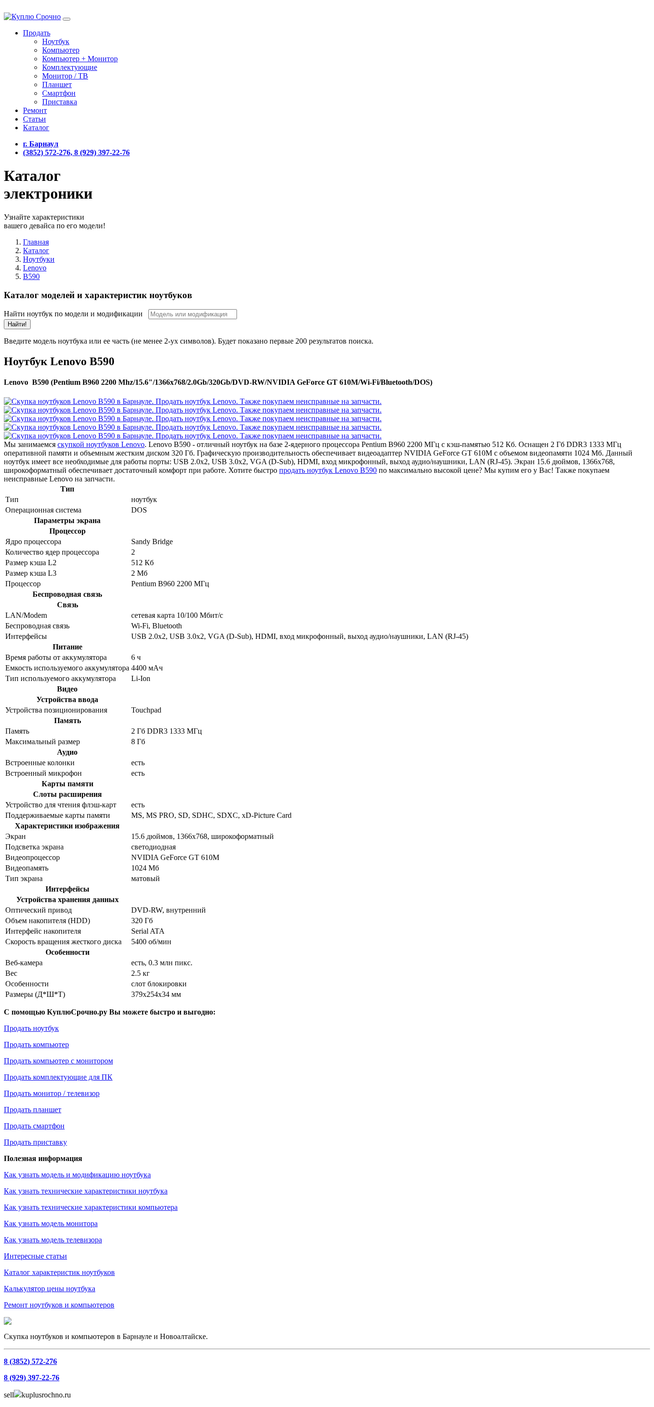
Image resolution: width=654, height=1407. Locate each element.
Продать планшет (32, 1110)
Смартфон (59, 93)
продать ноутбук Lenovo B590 (328, 470)
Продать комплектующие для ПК (58, 1077)
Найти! (17, 324)
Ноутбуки (39, 259)
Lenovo (34, 268)
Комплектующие (69, 67)
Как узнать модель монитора (51, 1223)
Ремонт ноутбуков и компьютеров (59, 1305)
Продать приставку (35, 1142)
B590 (31, 276)
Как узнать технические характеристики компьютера (91, 1207)
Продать (36, 33)
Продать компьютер (36, 1044)
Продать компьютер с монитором (58, 1061)
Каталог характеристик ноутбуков (59, 1272)
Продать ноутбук (31, 1028)
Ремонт (35, 110)
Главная (36, 242)
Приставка (59, 102)
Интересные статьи (35, 1256)
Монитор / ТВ (65, 76)
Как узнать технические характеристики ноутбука (86, 1191)
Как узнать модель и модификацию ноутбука (77, 1175)
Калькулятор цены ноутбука (49, 1288)
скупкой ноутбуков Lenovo (101, 444)
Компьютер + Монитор (80, 59)
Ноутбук (55, 41)
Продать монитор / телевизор (52, 1093)
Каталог (36, 127)
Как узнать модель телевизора (53, 1240)
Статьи (34, 119)
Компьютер (60, 50)
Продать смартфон (34, 1126)
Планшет (57, 84)
